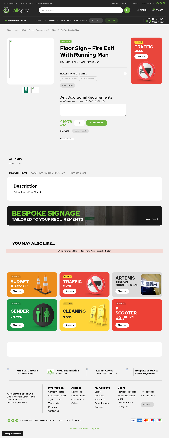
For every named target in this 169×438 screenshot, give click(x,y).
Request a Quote (148, 3)
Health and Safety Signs (24, 30)
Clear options (67, 85)
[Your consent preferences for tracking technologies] (12, 433)
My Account (126, 3)
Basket (98, 391)
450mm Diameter (88, 79)
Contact (136, 3)
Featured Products (127, 391)
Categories (123, 406)
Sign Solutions (78, 395)
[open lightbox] (26, 90)
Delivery (77, 420)
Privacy (60, 420)
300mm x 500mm (69, 79)
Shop (9, 30)
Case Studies (77, 399)
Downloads (76, 391)
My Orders (100, 399)
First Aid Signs (148, 395)
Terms (68, 420)
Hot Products (147, 391)
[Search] (127, 10)
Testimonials (54, 403)
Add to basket (96, 123)
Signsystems (54, 399)
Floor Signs (40, 30)
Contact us (53, 411)
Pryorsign (52, 407)
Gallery (74, 403)
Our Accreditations (57, 395)
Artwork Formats (126, 402)
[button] (116, 3)
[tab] (18, 173)
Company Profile (56, 391)
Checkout (99, 395)
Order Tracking (102, 403)
